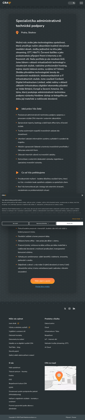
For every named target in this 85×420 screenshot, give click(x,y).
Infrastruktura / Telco (52, 331)
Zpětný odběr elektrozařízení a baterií (21, 355)
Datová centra (49, 323)
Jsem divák (13, 323)
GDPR (11, 387)
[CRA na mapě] (60, 378)
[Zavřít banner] (82, 195)
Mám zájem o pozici (42, 281)
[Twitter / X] (65, 308)
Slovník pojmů (14, 351)
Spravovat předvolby (42, 223)
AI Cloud (48, 347)
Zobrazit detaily (76, 218)
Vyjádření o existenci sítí (17, 331)
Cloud (47, 327)
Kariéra (11, 375)
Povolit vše (69, 223)
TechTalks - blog (14, 347)
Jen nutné (15, 223)
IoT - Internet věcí (51, 339)
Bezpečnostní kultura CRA (18, 383)
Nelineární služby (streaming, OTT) (56, 343)
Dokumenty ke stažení (16, 339)
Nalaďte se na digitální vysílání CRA (21, 343)
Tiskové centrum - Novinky (18, 372)
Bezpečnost (49, 335)
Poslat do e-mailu (42, 286)
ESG (10, 379)
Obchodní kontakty (15, 335)
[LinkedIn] (74, 308)
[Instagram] (69, 308)
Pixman (74, 417)
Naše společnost (14, 368)
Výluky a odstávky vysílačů (18, 327)
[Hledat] (72, 3)
